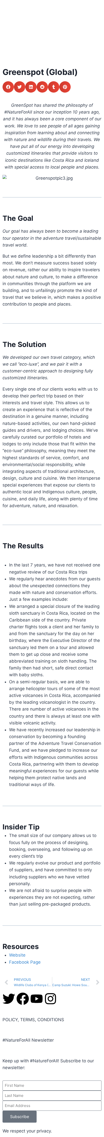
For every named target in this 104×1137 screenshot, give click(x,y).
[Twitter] (9, 998)
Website (17, 955)
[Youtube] (36, 998)
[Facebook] (22, 998)
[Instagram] (50, 998)
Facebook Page (25, 962)
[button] (8, 87)
